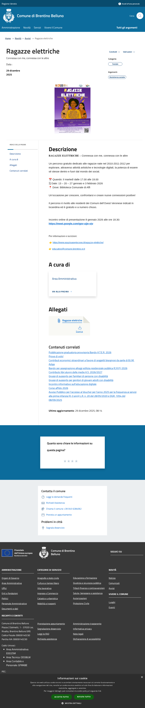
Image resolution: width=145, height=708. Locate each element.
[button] (72, 703)
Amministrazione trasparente (87, 623)
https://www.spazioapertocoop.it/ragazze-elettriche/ (78, 242)
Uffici (4, 588)
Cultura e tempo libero (48, 583)
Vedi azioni (127, 51)
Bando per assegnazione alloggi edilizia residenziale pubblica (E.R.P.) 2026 (88, 368)
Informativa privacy (82, 628)
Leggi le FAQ (43, 634)
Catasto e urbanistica (47, 598)
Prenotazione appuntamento (51, 623)
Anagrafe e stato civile (48, 578)
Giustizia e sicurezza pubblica (87, 583)
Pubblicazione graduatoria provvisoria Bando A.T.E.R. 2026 (80, 352)
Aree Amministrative (12, 583)
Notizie (112, 578)
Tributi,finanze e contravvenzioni (89, 588)
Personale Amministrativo (14, 603)
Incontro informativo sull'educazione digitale (72, 384)
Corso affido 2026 (58, 388)
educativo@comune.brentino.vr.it (68, 249)
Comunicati (114, 583)
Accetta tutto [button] (61, 697)
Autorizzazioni (80, 598)
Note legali (78, 634)
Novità (18, 38)
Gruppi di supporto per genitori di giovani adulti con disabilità (81, 380)
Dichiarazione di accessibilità (87, 639)
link (99, 691)
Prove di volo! (56, 356)
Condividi (113, 51)
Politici (5, 598)
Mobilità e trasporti (46, 603)
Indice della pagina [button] (18, 144)
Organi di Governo (10, 578)
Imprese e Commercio (47, 593)
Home (8, 38)
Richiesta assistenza (47, 639)
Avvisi (28, 38)
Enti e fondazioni (10, 593)
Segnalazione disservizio (49, 628)
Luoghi (112, 602)
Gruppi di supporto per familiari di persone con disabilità (78, 376)
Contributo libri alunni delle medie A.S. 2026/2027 (75, 372)
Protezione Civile (81, 603)
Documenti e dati (10, 608)
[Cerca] (140, 15)
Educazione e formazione (85, 578)
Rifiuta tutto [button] (84, 697)
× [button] (142, 677)
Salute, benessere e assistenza (88, 593)
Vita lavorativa (44, 588)
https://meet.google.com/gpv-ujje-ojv (71, 223)
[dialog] (72, 691)
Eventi (112, 607)
